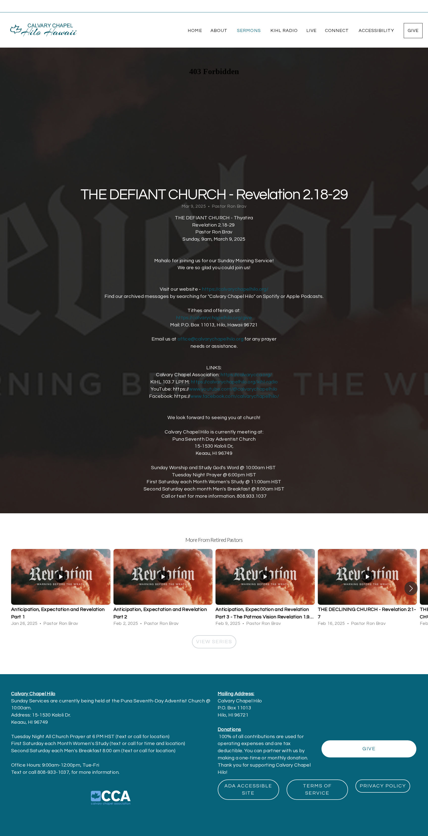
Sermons (249, 30)
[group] (60, 588)
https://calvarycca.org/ (246, 374)
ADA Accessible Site (248, 789)
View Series (214, 641)
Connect (337, 30)
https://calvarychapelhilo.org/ (235, 289)
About (220, 30)
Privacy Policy (383, 785)
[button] (411, 588)
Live (311, 30)
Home (195, 30)
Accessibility (377, 30)
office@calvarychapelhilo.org (210, 339)
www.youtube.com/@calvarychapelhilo (233, 389)
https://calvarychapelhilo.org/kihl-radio (234, 381)
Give (413, 30)
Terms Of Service (317, 789)
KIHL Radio (284, 30)
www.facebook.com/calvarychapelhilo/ (234, 396)
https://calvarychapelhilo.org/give (214, 317)
